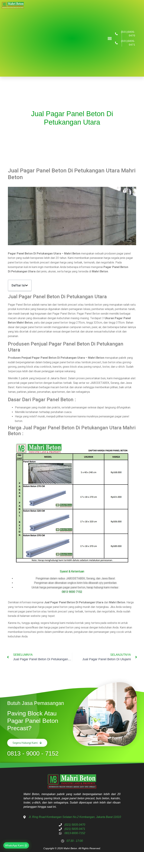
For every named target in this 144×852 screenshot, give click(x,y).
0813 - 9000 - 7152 (32, 753)
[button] (109, 38)
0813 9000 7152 (72, 591)
